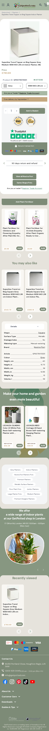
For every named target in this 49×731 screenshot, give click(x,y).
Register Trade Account (29, 93)
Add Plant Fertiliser (24, 202)
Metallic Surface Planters (24, 484)
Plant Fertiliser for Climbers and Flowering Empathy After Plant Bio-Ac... (12, 232)
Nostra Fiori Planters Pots (23, 475)
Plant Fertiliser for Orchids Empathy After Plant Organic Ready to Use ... (35, 232)
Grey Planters (15, 470)
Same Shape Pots (24, 183)
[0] (45, 5)
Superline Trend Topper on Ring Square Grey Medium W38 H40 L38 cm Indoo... (12, 609)
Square (41, 332)
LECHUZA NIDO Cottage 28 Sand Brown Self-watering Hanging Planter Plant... (35, 430)
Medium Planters (33, 494)
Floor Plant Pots (15, 489)
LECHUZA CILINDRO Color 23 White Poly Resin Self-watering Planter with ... (12, 429)
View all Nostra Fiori (24, 176)
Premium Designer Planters (24, 499)
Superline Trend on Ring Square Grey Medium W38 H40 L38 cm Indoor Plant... (13, 293)
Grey (42, 357)
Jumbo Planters (33, 489)
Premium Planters (24, 479)
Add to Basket (32, 111)
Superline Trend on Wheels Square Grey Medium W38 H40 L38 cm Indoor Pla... (36, 293)
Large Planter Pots (15, 494)
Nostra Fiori (39, 347)
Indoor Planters (32, 470)
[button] (4, 163)
